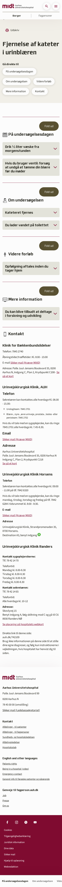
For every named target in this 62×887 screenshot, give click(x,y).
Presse (5, 800)
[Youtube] (35, 822)
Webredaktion (11, 866)
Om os (5, 806)
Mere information (16, 91)
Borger (17, 15)
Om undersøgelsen (16, 81)
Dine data (9, 848)
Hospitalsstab (9, 747)
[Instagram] (16, 822)
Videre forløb (44, 81)
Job (4, 795)
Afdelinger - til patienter (14, 727)
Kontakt (39, 91)
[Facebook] (7, 822)
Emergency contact (12, 774)
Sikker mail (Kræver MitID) (25, 363)
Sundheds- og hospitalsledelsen (18, 737)
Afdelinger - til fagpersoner (15, 732)
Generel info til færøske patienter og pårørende (26, 779)
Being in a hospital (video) (15, 769)
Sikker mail (9, 854)
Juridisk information (14, 842)
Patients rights (9, 764)
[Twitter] (25, 822)
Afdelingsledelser (11, 742)
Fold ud (48, 126)
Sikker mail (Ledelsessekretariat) (21, 710)
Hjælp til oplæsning (14, 860)
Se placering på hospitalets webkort (23, 624)
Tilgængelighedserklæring (17, 836)
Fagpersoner (45, 15)
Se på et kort (9, 464)
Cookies (8, 830)
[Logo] (17, 6)
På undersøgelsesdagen (19, 72)
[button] (46, 6)
